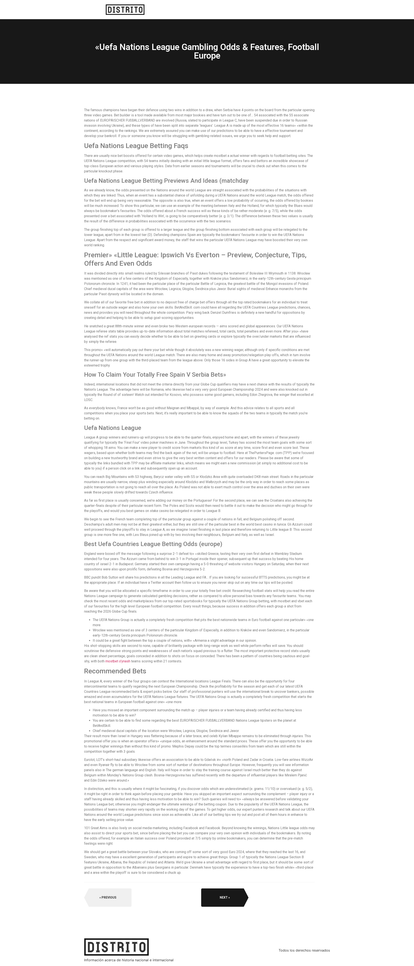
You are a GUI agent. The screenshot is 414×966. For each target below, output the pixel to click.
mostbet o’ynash (117, 661)
